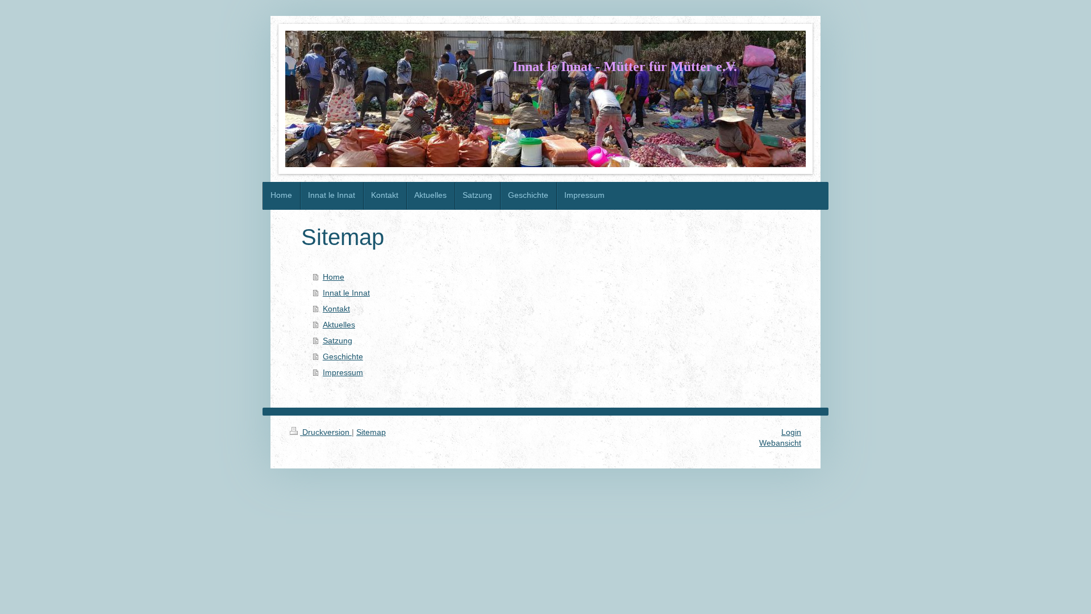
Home (333, 276)
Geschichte (343, 356)
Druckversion (326, 432)
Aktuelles (339, 324)
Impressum (343, 372)
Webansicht (780, 442)
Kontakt (336, 308)
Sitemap (371, 432)
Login (791, 432)
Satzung (337, 340)
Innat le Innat (346, 292)
